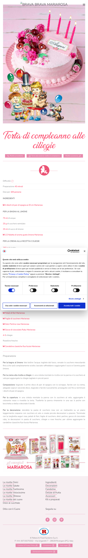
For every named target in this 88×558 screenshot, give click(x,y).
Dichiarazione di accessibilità (42, 552)
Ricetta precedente (16, 156)
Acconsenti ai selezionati (44, 306)
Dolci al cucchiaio (11, 502)
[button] (84, 4)
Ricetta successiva (71, 156)
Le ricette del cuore (12, 499)
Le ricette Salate (11, 485)
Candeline (50, 489)
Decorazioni (51, 485)
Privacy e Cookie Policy (19, 274)
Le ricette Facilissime (13, 489)
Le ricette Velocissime (14, 492)
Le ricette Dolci (10, 482)
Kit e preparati (52, 499)
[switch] (33, 290)
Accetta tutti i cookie (72, 306)
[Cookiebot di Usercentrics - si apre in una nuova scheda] (69, 251)
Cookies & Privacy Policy (26, 545)
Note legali (64, 545)
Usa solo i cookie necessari (16, 306)
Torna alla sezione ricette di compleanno (45, 156)
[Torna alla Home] (44, 4)
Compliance (47, 545)
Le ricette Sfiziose (12, 496)
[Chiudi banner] (84, 251)
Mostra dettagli (75, 299)
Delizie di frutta (53, 492)
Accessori (50, 496)
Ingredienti (50, 482)
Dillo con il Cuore (11, 509)
